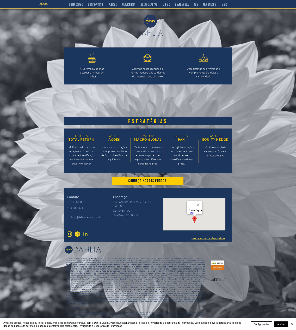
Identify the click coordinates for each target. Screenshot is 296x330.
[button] (95, 5)
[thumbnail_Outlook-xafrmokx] (69, 234)
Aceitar (281, 324)
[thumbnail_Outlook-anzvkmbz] (85, 234)
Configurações (261, 324)
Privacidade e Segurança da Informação (100, 325)
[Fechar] (292, 324)
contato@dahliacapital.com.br (84, 217)
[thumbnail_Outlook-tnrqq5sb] (77, 234)
